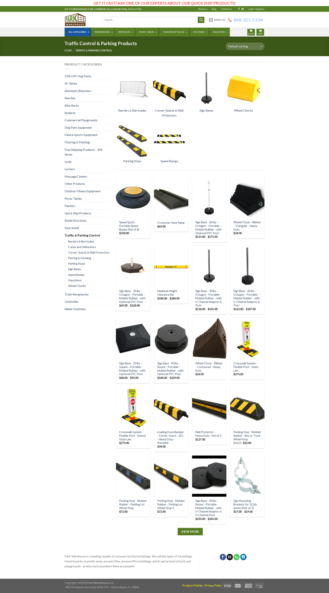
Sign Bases (74, 269)
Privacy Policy (213, 585)
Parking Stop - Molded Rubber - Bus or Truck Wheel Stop (247, 435)
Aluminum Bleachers (78, 91)
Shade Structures (75, 220)
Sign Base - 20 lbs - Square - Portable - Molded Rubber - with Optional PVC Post (132, 369)
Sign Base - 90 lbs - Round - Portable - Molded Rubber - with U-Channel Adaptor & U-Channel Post (208, 508)
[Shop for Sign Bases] (206, 88)
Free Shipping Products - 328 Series (83, 152)
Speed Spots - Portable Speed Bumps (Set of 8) (129, 226)
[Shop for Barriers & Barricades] (132, 88)
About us (202, 8)
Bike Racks (72, 105)
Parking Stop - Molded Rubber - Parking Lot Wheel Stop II (170, 504)
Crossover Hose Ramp (171, 222)
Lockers (70, 169)
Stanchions (75, 280)
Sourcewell (72, 228)
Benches (70, 98)
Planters (70, 206)
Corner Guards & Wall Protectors (88, 252)
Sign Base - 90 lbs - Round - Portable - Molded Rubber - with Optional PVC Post (170, 369)
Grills (68, 162)
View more (190, 531)
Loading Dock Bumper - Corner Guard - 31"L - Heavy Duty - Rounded (170, 437)
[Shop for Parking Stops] (132, 138)
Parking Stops (76, 263)
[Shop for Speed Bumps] (169, 138)
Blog (214, 8)
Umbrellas (71, 301)
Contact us (226, 8)
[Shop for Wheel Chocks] (243, 88)
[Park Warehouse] (81, 19)
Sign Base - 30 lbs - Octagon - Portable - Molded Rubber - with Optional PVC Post (132, 296)
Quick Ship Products (78, 213)
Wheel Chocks (77, 285)
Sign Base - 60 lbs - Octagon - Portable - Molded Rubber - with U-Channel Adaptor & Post (246, 298)
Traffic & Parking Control (82, 235)
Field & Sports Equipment (81, 134)
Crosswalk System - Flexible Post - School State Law (132, 435)
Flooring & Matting (77, 142)
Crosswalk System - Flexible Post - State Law (245, 367)
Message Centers (76, 176)
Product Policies (192, 585)
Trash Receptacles (77, 294)
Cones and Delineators (82, 247)
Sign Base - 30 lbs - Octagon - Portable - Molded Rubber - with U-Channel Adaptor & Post (208, 298)
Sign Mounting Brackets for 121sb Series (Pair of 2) (245, 504)
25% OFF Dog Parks (78, 76)
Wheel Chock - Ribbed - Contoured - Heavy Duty (208, 367)
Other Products (75, 183)
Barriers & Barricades (81, 241)
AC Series (71, 83)
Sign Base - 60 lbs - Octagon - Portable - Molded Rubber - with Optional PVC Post (208, 228)
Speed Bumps (76, 274)
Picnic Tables (73, 198)
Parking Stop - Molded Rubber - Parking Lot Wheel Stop (132, 504)
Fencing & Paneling (79, 258)
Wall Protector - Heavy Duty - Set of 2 (208, 433)
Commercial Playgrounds (81, 120)
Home (68, 50)
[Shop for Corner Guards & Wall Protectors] (169, 88)
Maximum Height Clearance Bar (167, 292)
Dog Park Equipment (78, 127)
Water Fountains (75, 309)
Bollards (70, 113)
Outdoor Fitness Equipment (83, 191)
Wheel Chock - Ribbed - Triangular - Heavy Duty (246, 226)
